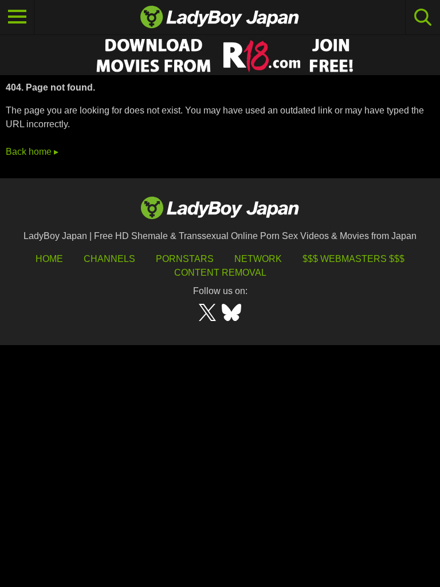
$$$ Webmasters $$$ (353, 259)
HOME (49, 259)
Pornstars (185, 259)
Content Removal (220, 272)
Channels (109, 259)
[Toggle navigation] (17, 17)
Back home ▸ (32, 151)
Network (258, 259)
